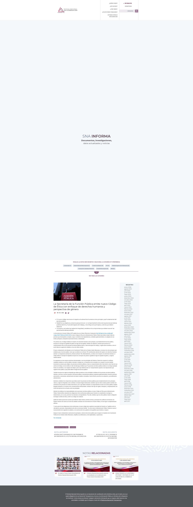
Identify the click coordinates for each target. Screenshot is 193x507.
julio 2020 (127, 336)
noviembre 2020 (129, 329)
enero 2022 (127, 310)
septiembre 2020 (129, 332)
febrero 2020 (128, 345)
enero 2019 (127, 367)
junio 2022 (127, 301)
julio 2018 (127, 376)
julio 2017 (127, 397)
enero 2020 (127, 347)
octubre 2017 (128, 392)
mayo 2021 (127, 320)
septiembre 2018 (129, 372)
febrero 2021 (128, 323)
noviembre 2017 (129, 390)
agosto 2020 (128, 334)
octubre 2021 (128, 314)
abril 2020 (127, 341)
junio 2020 (127, 338)
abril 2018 (127, 381)
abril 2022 (127, 305)
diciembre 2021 (128, 312)
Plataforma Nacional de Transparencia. (111, 500)
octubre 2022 (128, 300)
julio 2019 (127, 358)
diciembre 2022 (129, 298)
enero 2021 (127, 325)
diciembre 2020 (129, 327)
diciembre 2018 (128, 368)
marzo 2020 (128, 343)
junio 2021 (127, 318)
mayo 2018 (127, 379)
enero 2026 (127, 287)
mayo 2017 (127, 399)
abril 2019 (127, 361)
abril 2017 (127, 401)
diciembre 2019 (128, 348)
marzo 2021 (127, 321)
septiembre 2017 (129, 394)
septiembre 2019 (129, 354)
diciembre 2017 (128, 388)
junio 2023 (127, 292)
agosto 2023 (128, 289)
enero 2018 (127, 387)
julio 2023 (127, 291)
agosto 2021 (127, 316)
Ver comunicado (57, 418)
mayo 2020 (127, 339)
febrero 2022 (128, 309)
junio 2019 (127, 359)
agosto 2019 (127, 356)
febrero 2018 (128, 385)
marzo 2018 (127, 383)
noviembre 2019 (129, 350)
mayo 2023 (127, 294)
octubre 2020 (128, 330)
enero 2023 (127, 296)
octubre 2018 (128, 370)
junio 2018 (127, 377)
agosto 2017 (127, 396)
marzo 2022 (127, 307)
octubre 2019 (128, 352)
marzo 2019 (127, 363)
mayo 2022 (127, 303)
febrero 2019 (128, 365)
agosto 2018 (127, 374)
